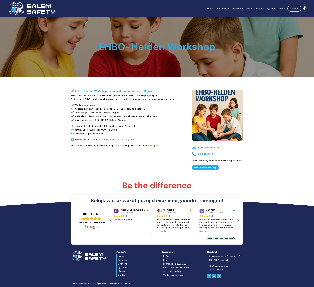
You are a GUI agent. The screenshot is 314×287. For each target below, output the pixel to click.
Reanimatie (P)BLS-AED (175, 263)
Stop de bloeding (172, 271)
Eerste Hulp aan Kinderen (176, 267)
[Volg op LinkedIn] (214, 276)
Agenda (271, 8)
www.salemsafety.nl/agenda (120, 139)
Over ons (259, 8)
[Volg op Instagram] (209, 276)
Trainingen (221, 8)
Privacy (126, 283)
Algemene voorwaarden (108, 283)
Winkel (249, 8)
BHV (165, 260)
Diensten (236, 8)
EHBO (166, 256)
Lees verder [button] (161, 231)
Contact (294, 8)
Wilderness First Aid (173, 275)
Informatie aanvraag (205, 167)
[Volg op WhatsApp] (219, 276)
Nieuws (281, 8)
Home (210, 8)
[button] (238, 220)
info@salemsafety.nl (219, 266)
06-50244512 (216, 269)
